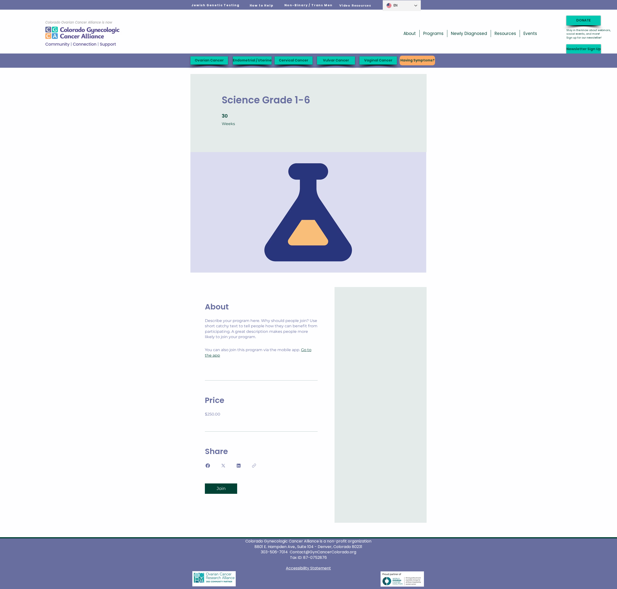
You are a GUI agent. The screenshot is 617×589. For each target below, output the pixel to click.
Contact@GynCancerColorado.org (323, 552)
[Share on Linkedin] (238, 466)
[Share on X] (223, 466)
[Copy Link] (254, 466)
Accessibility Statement (308, 568)
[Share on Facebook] (208, 466)
